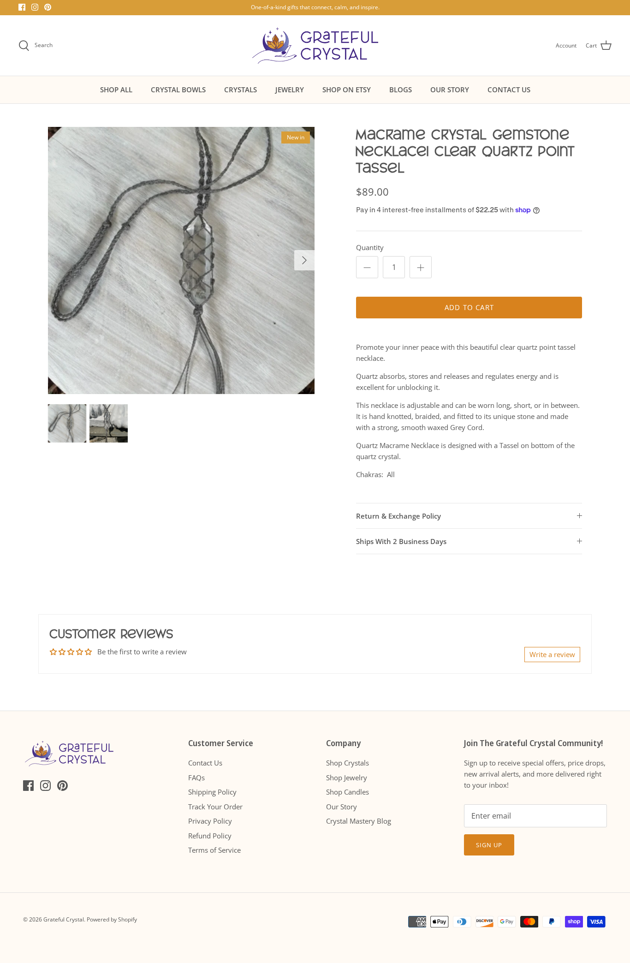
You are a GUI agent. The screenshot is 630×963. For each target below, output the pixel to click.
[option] (181, 260)
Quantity (370, 247)
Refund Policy (210, 835)
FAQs (196, 777)
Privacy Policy (210, 820)
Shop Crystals (347, 762)
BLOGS (400, 89)
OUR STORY (449, 89)
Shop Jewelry (346, 777)
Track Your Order (215, 806)
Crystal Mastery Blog (358, 820)
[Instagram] (34, 7)
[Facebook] (21, 7)
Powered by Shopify (112, 919)
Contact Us (205, 762)
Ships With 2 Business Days (401, 541)
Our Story (341, 806)
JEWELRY (289, 89)
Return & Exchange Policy (398, 515)
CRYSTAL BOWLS (178, 89)
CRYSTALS (240, 89)
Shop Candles (347, 791)
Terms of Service (214, 850)
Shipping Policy (212, 791)
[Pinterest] (47, 7)
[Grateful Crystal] (315, 45)
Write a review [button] (552, 654)
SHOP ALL (116, 89)
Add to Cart (469, 307)
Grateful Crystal (63, 919)
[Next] (304, 260)
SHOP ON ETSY (346, 89)
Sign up (489, 845)
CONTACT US (508, 89)
